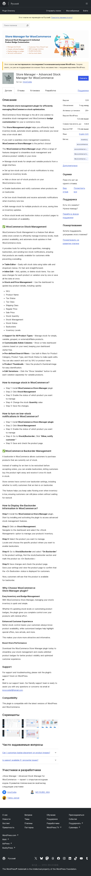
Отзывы (21, 90)
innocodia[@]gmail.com (12, 690)
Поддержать (76, 823)
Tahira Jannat (13, 798)
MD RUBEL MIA (42, 792)
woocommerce (82, 144)
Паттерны (29, 827)
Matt (5, 839)
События (73, 819)
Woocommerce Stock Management (81, 154)
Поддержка (83, 90)
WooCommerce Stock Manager (81, 159)
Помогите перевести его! (61, 17)
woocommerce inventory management (81, 149)
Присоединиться (76, 815)
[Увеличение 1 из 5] (16, 722)
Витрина (28, 815)
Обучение (51, 815)
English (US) (84, 134)
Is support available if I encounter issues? (20, 760)
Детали (8, 90)
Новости (6, 819)
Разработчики (53, 823)
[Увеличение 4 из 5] (36, 733)
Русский (12, 858)
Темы (27, 819)
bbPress (7, 843)
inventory (84, 139)
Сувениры (74, 827)
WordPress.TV (54, 827)
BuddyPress (8, 848)
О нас (5, 815)
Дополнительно (70, 165)
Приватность (8, 827)
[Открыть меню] (87, 3)
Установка (35, 90)
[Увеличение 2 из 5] (16, 733)
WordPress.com (10, 835)
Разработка (50, 90)
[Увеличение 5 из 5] (55, 722)
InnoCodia (27, 82)
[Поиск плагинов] (27, 25)
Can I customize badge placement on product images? (26, 753)
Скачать (83, 78)
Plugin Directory (8, 11)
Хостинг (6, 823)
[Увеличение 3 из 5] (36, 722)
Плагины (28, 823)
